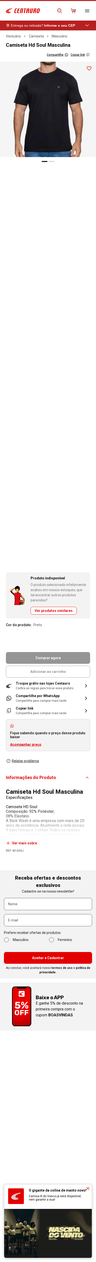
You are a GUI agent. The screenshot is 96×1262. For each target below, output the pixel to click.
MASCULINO (59, 36)
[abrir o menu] (87, 11)
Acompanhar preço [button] (25, 744)
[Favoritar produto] (89, 68)
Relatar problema (25, 761)
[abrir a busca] (59, 11)
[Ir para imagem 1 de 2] (45, 161)
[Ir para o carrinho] (73, 11)
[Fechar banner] (88, 1188)
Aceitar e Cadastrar (48, 958)
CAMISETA (36, 36)
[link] (48, 698)
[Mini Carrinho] (73, 11)
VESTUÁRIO (13, 36)
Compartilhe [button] (55, 55)
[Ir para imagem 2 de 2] (51, 161)
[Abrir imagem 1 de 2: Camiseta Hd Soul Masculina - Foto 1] (48, 109)
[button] (48, 685)
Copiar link (78, 55)
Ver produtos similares (54, 611)
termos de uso (62, 968)
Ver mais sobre (24, 843)
